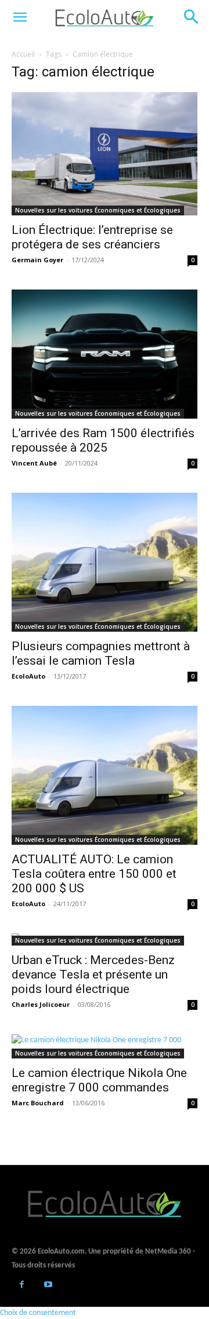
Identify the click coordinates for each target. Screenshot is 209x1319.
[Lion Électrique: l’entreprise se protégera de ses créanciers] (104, 153)
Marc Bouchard (38, 1102)
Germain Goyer (37, 259)
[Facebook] (22, 1286)
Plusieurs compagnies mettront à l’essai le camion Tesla (101, 653)
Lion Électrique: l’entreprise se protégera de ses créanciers (92, 237)
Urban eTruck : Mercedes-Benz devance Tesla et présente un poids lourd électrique (93, 974)
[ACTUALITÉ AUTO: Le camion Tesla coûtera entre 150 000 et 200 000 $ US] (104, 775)
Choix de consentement (38, 1313)
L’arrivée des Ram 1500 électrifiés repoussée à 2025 (103, 440)
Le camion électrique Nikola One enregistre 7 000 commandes (99, 1080)
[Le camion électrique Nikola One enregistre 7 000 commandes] (104, 1046)
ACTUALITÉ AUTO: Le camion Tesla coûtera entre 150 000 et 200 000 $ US (94, 873)
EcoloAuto (28, 676)
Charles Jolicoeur (41, 1004)
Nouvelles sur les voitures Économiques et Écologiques (98, 210)
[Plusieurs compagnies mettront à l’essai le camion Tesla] (104, 562)
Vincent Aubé (34, 463)
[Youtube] (48, 1286)
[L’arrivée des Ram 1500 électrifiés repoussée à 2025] (104, 354)
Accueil (23, 54)
